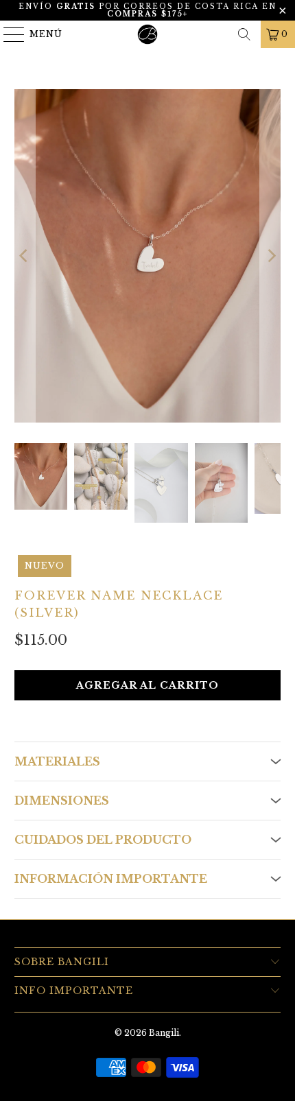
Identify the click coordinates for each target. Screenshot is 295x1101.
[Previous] (25, 256)
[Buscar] (244, 34)
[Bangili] (148, 34)
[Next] (270, 256)
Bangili (164, 1033)
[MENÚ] (8, 34)
